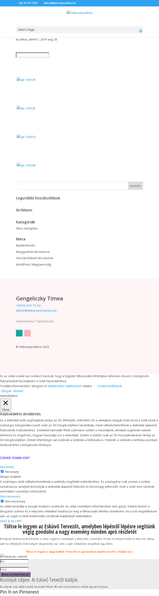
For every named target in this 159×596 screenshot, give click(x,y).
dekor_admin (28, 39)
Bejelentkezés (25, 245)
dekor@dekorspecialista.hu (36, 310)
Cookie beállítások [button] (109, 386)
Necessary (12, 472)
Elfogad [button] (6, 391)
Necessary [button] (7, 467)
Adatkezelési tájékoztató (64, 386)
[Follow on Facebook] (19, 333)
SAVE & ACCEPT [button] (11, 521)
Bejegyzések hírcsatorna (32, 252)
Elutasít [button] (18, 391)
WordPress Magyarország (33, 264)
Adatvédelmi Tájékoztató (35, 321)
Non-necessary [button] (10, 496)
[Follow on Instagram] (27, 333)
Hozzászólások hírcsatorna (34, 258)
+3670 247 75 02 (28, 305)
